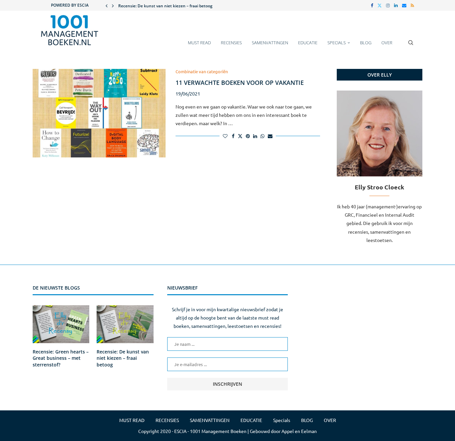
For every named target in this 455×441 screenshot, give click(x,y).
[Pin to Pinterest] (248, 136)
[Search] (410, 46)
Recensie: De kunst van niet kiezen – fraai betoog (165, 6)
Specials (336, 43)
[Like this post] (225, 136)
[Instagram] (388, 5)
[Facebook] (372, 5)
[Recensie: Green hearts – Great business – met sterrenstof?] (61, 324)
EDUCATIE (307, 43)
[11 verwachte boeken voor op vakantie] (99, 113)
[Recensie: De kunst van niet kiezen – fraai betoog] (125, 324)
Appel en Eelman (299, 431)
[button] (106, 5)
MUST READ (199, 43)
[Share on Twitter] (240, 136)
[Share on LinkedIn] (255, 136)
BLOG (365, 43)
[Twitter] (379, 5)
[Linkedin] (396, 5)
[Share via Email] (270, 136)
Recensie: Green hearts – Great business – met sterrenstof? (61, 358)
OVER (386, 43)
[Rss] (412, 5)
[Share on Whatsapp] (262, 136)
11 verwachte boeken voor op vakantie (240, 83)
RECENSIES (231, 43)
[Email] (404, 5)
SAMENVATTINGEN (270, 43)
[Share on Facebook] (233, 136)
